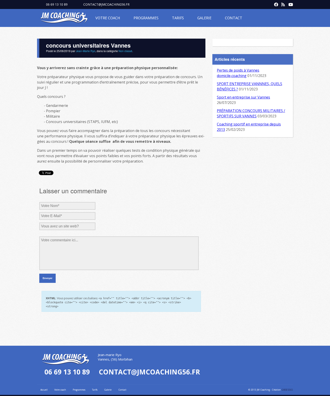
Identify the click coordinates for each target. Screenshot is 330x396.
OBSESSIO (287, 389)
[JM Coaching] (64, 18)
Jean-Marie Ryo (85, 51)
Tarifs (178, 17)
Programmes (146, 17)
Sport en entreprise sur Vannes (243, 97)
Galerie (204, 17)
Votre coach (107, 17)
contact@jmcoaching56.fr (106, 4)
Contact (233, 17)
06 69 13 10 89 (57, 4)
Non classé (125, 51)
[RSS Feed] (282, 3)
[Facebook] (275, 3)
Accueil (44, 389)
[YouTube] (289, 3)
